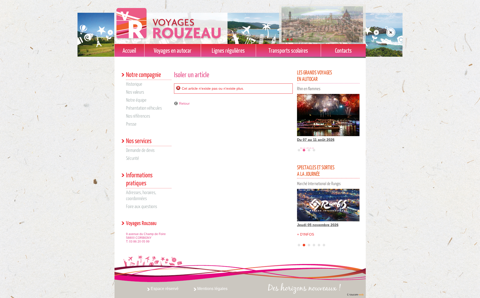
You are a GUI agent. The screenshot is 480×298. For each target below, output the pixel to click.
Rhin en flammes (308, 88)
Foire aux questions (141, 206)
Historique (134, 84)
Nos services (139, 140)
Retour (184, 103)
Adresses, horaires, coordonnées (141, 195)
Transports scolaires (288, 50)
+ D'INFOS (305, 234)
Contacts (343, 50)
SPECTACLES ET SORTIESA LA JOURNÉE (315, 170)
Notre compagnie (143, 74)
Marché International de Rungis (319, 183)
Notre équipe (136, 100)
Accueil (129, 50)
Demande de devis (140, 150)
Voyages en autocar (173, 50)
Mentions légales (212, 289)
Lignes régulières (228, 50)
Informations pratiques (139, 179)
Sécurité (132, 158)
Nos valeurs (135, 92)
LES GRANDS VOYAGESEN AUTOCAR (314, 75)
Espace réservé (164, 289)
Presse (131, 124)
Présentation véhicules (144, 108)
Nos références (138, 116)
